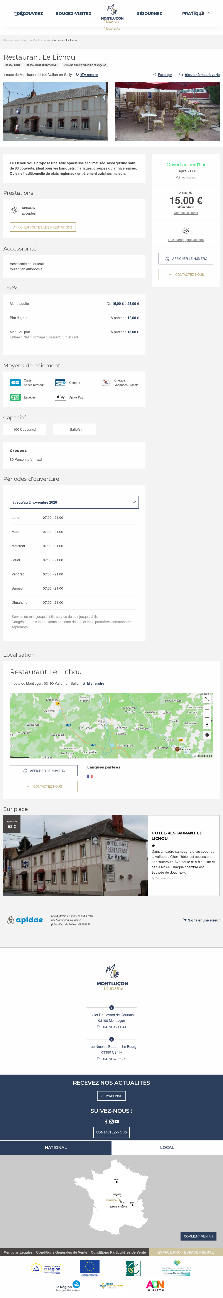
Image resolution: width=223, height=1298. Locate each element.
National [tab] (56, 1147)
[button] (202, 13)
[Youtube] (116, 1122)
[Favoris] (194, 13)
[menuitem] (30, 14)
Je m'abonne (111, 1095)
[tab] (70, 502)
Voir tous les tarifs (186, 212)
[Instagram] (111, 1122)
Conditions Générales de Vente (61, 1252)
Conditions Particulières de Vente (118, 1252)
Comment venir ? (198, 1236)
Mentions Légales (18, 1252)
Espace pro (169, 1252)
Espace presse (199, 1252)
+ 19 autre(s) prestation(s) (186, 239)
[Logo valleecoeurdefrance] (111, 977)
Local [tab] (167, 1147)
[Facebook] (106, 1122)
